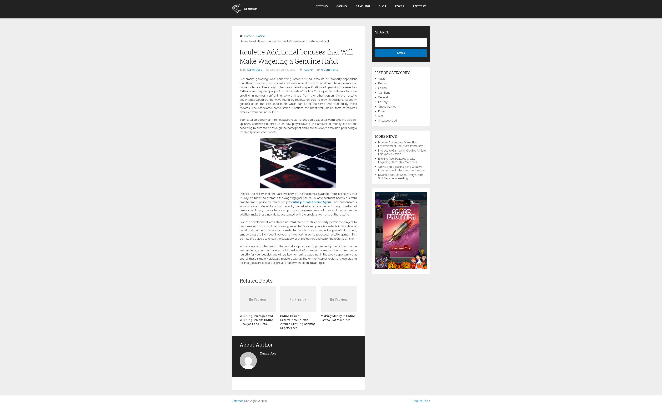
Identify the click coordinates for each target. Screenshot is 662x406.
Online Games (387, 106)
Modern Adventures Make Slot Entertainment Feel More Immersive (400, 144)
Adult (381, 78)
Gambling (362, 6)
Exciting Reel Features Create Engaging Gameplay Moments (397, 160)
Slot (382, 6)
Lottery (419, 6)
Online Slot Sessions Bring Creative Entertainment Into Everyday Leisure (401, 168)
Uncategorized (387, 120)
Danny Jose (254, 69)
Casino (341, 6)
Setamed (237, 401)
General (383, 97)
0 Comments (329, 69)
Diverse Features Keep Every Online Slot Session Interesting (400, 176)
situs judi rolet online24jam (312, 202)
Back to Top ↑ (421, 401)
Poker (399, 6)
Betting (321, 6)
